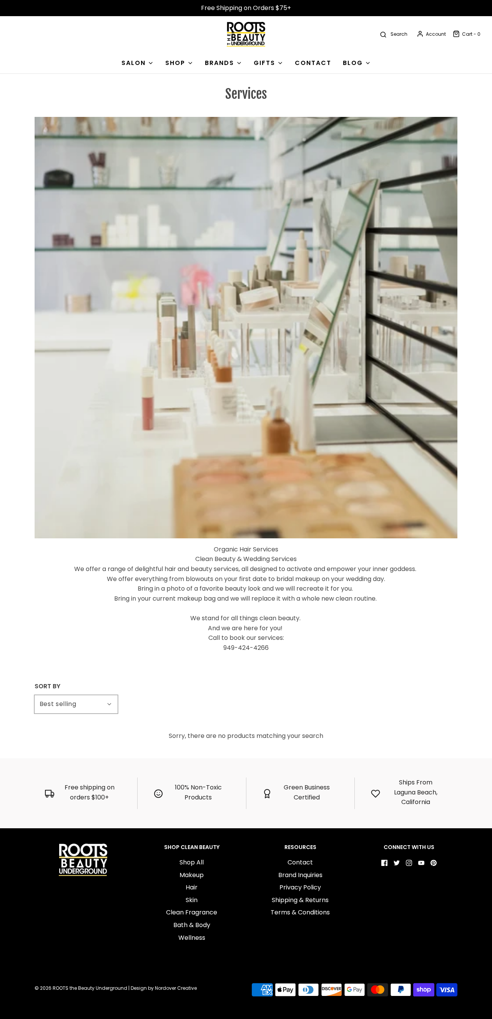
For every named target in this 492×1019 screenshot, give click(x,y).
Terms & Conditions (300, 912)
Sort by (47, 686)
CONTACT (313, 62)
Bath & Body (191, 925)
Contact (300, 862)
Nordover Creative (176, 988)
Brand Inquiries (300, 875)
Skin (192, 900)
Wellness (191, 937)
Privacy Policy (300, 887)
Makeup (192, 875)
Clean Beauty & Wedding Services (246, 558)
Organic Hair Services (246, 549)
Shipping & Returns (300, 900)
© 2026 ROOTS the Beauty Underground (81, 988)
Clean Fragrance (191, 912)
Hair (192, 887)
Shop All (192, 862)
